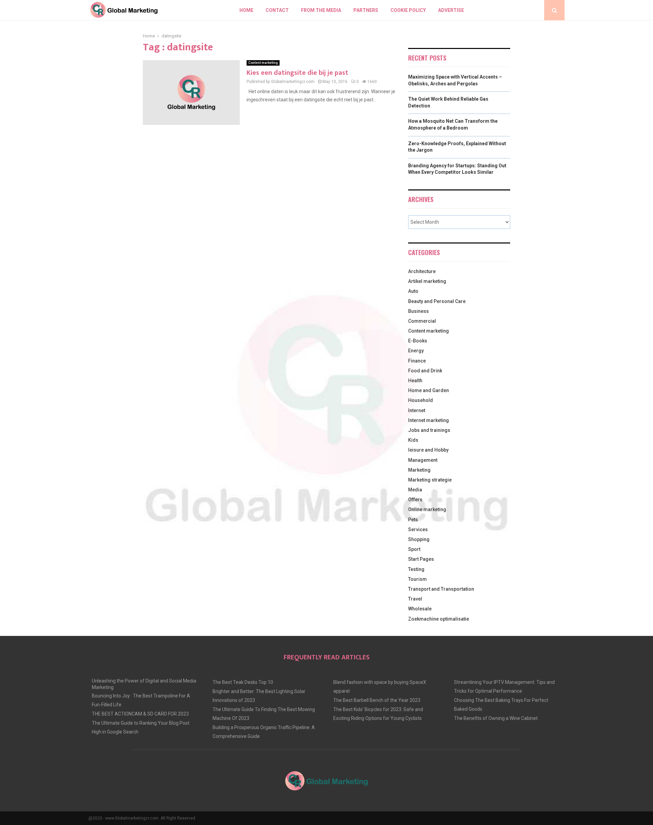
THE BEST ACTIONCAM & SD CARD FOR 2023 (140, 714)
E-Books (417, 340)
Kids (413, 440)
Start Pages (421, 559)
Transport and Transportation (441, 589)
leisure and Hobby (428, 450)
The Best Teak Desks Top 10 (243, 682)
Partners (365, 10)
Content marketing (263, 63)
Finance (417, 361)
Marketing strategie (430, 480)
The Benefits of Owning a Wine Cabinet (496, 718)
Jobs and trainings (429, 430)
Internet (416, 410)
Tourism (417, 579)
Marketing (419, 470)
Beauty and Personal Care (437, 301)
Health (415, 380)
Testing (416, 569)
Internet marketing (428, 420)
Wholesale (420, 608)
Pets (413, 519)
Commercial (422, 321)
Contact (277, 10)
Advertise (451, 10)
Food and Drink (425, 370)
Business (418, 311)
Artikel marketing (427, 281)
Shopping (419, 539)
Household (420, 400)
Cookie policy (408, 10)
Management (422, 460)
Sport (414, 549)
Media (415, 489)
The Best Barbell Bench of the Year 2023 (376, 700)
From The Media (321, 10)
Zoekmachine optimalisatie (438, 619)
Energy (416, 350)
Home (246, 10)
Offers (415, 499)
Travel (415, 599)
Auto (413, 291)
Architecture (422, 271)
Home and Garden (428, 390)
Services (418, 529)
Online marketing (427, 509)
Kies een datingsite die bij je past (297, 73)
